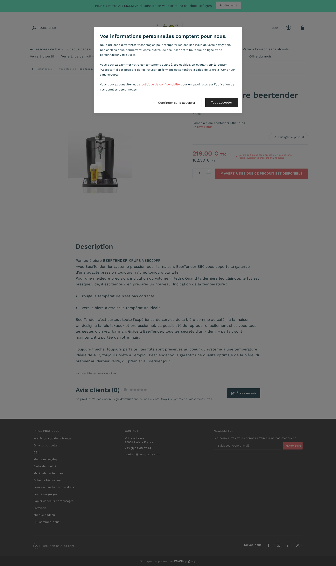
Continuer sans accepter (176, 102)
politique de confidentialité (161, 84)
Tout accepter (221, 102)
